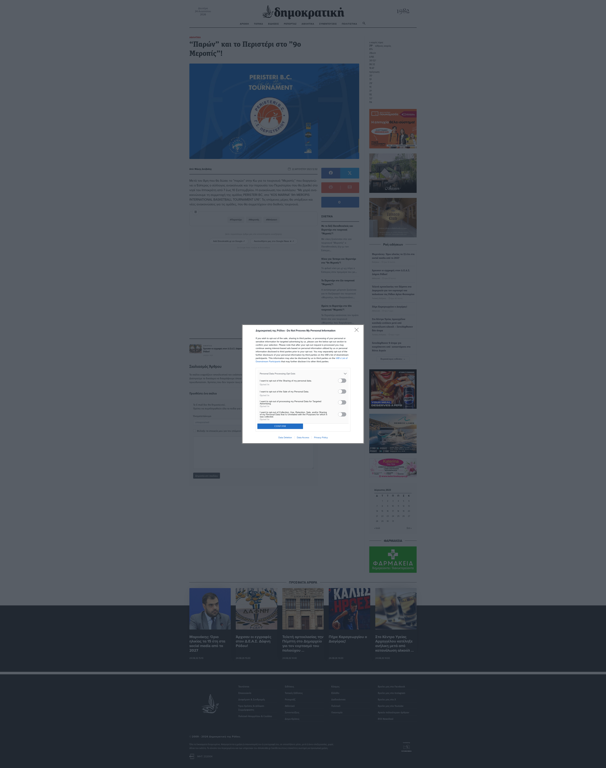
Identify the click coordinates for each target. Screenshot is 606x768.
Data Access (303, 437)
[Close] (358, 331)
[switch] (342, 380)
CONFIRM (280, 426)
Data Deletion (285, 437)
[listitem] (303, 373)
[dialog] (303, 384)
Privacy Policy (321, 437)
